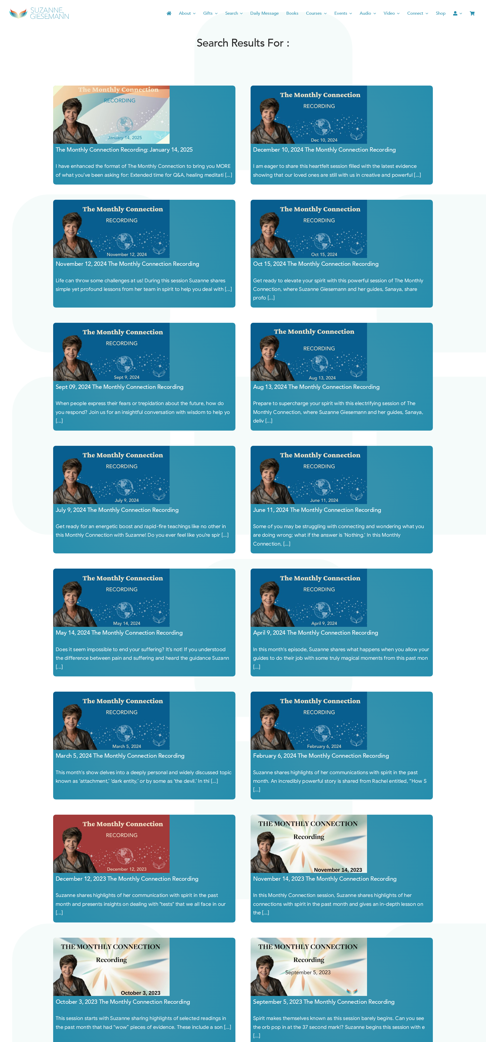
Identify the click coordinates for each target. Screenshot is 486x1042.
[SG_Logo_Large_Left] (39, 9)
